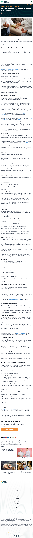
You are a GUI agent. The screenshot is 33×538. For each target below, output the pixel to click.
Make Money (16, 495)
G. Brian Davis (5, 13)
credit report (20, 119)
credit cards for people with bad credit (11, 69)
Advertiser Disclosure (29, 4)
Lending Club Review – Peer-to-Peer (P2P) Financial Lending (8, 450)
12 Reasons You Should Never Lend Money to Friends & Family (25, 458)
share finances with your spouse (15, 299)
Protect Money (16, 503)
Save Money (16, 498)
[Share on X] (2, 437)
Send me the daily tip (9, 429)
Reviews (16, 490)
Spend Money (16, 500)
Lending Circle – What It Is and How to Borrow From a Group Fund (24, 471)
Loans (13, 6)
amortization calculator (24, 215)
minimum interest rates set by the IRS (24, 349)
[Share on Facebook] (4, 437)
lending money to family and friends (8, 409)
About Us (16, 509)
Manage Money (16, 496)
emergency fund (17, 354)
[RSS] (18, 536)
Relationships (17, 6)
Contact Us (16, 513)
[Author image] (1, 13)
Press (16, 511)
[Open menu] (31, 2)
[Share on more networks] (10, 437)
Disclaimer (21, 534)
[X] (16, 536)
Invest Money (16, 505)
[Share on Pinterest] (6, 437)
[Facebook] (14, 536)
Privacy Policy (12, 534)
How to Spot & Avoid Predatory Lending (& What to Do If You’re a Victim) (8, 472)
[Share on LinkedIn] (8, 437)
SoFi (24, 68)
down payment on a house (23, 112)
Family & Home (10, 6)
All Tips (16, 487)
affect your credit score (20, 333)
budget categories (25, 80)
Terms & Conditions (17, 534)
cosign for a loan (11, 332)
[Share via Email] (12, 437)
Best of (16, 488)
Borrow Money (4, 6)
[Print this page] (15, 437)
